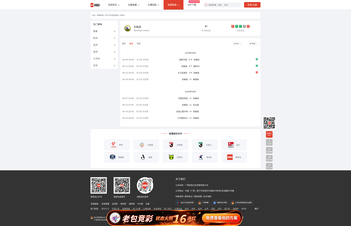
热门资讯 (168, 208)
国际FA (196, 66)
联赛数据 (172, 4)
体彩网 (123, 204)
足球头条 (116, 208)
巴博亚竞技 (183, 98)
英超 (213, 208)
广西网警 (205, 203)
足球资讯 (113, 4)
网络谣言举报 (221, 203)
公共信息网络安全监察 (243, 203)
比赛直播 (132, 4)
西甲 (187, 208)
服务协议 (189, 196)
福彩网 (132, 204)
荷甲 (220, 208)
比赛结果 (147, 208)
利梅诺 (196, 59)
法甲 (206, 208)
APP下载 (193, 3)
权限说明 (179, 196)
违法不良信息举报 (187, 203)
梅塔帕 (196, 79)
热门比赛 (136, 208)
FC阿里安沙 (183, 118)
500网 (140, 204)
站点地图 (207, 196)
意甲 (200, 208)
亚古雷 (196, 105)
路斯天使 (183, 59)
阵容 (139, 43)
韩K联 (243, 208)
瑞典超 (236, 208)
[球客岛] (95, 5)
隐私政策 (198, 196)
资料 (124, 43)
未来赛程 (157, 208)
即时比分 (105, 208)
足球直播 (105, 204)
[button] (238, 43)
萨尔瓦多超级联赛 (111, 15)
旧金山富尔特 (182, 111)
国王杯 (227, 208)
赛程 (131, 43)
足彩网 (115, 204)
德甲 (193, 208)
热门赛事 (97, 24)
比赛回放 (152, 4)
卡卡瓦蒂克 (182, 73)
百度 (148, 204)
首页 (93, 15)
